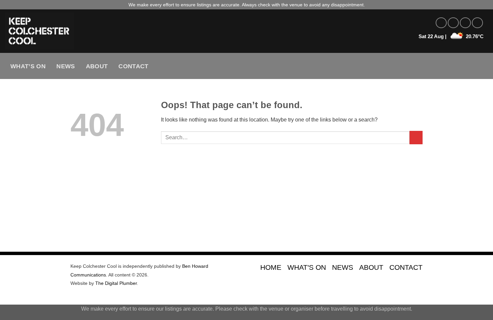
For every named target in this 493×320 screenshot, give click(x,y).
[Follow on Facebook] (441, 22)
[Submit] (416, 137)
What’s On (28, 66)
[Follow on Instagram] (453, 22)
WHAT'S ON (306, 267)
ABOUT (371, 267)
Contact (133, 66)
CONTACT (406, 267)
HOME (270, 267)
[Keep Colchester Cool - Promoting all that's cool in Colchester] (122, 31)
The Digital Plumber (116, 283)
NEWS (342, 267)
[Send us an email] (477, 22)
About (97, 66)
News (65, 66)
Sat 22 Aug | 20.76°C (451, 36)
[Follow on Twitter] (465, 22)
